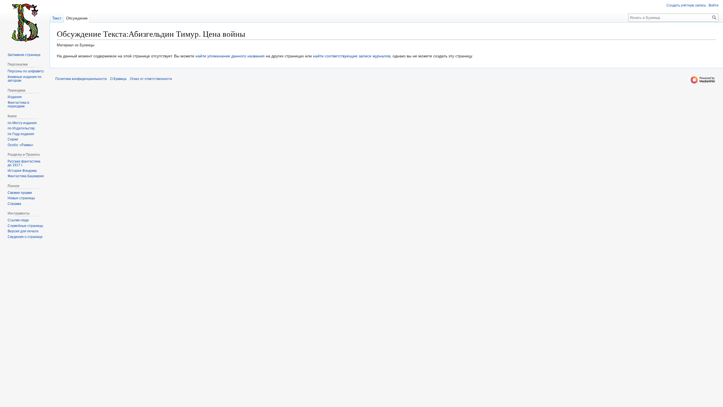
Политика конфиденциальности (81, 79)
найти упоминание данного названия (230, 56)
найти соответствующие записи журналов (351, 56)
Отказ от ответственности (151, 79)
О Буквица (118, 79)
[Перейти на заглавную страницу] (24, 22)
